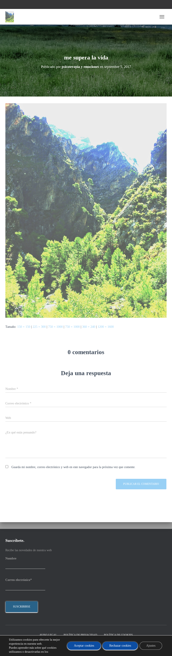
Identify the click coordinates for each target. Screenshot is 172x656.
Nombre (10, 558)
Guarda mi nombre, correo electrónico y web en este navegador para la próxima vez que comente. (73, 467)
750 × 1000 (55, 326)
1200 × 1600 (106, 326)
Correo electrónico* (18, 580)
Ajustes (150, 645)
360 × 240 (88, 326)
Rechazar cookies (120, 645)
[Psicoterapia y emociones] (11, 16)
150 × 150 (23, 326)
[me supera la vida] (86, 210)
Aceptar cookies (84, 645)
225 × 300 (39, 326)
